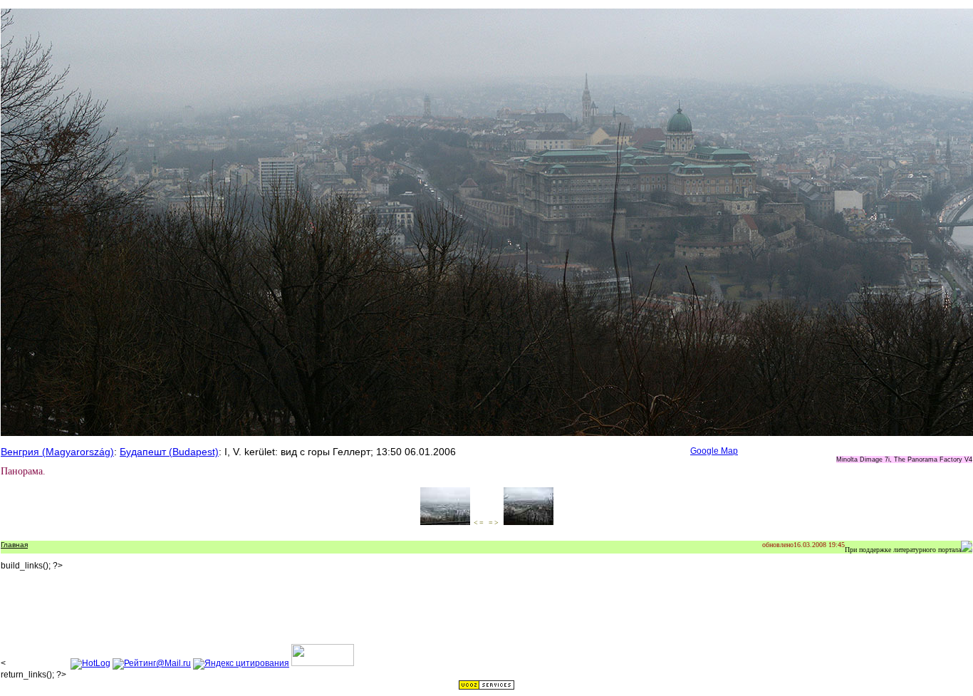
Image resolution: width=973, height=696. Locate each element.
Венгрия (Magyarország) (57, 451)
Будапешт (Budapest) (169, 451)
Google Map (714, 451)
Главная (14, 545)
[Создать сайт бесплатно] (486, 687)
